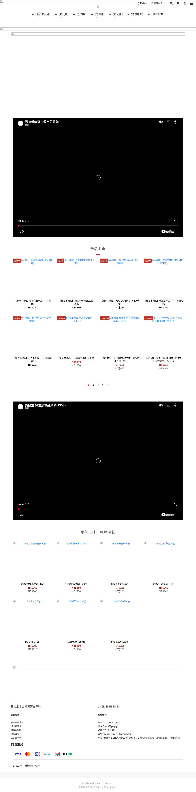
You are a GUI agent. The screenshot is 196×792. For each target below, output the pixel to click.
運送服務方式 (17, 722)
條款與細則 (16, 730)
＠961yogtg (111, 726)
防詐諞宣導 (16, 737)
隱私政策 (15, 733)
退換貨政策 (16, 726)
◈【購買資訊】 (156, 14)
